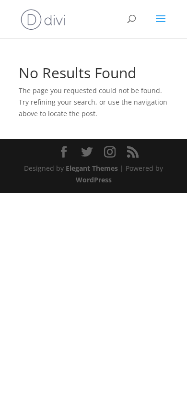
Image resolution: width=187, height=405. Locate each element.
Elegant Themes (92, 168)
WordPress (94, 179)
